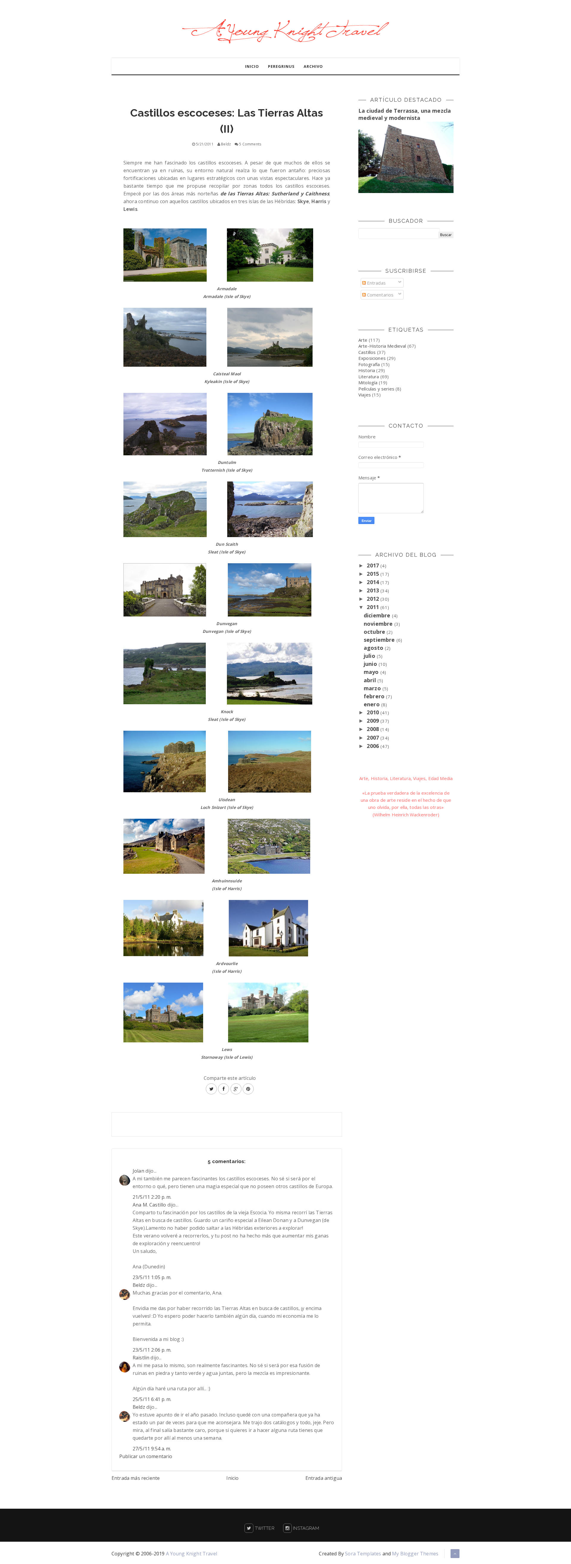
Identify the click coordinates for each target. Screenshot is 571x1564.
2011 (373, 607)
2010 (373, 712)
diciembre (378, 615)
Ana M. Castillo (149, 1204)
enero (372, 704)
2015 (373, 573)
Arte (363, 340)
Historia (366, 370)
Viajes (364, 395)
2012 (373, 598)
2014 (373, 582)
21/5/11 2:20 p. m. (152, 1197)
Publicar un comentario (145, 1456)
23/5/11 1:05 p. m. (152, 1277)
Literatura (368, 376)
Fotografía (369, 364)
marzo (373, 688)
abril (370, 680)
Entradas (376, 283)
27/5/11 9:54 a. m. (152, 1448)
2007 (373, 737)
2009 (373, 720)
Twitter (263, 1528)
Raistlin (141, 1357)
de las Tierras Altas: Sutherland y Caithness (274, 193)
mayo (372, 671)
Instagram (305, 1528)
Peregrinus (281, 66)
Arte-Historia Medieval (382, 346)
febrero (375, 696)
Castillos (367, 352)
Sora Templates (363, 1553)
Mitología (367, 382)
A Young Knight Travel (191, 1553)
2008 (373, 728)
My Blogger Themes (415, 1553)
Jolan (138, 1171)
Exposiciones (372, 358)
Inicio (252, 66)
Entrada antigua (323, 1478)
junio (371, 663)
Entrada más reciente (136, 1478)
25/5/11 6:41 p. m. (152, 1399)
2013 (373, 590)
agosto (374, 647)
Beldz (139, 1285)
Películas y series (376, 389)
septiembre (380, 639)
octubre (375, 631)
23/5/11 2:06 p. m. (152, 1350)
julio (370, 655)
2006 (373, 745)
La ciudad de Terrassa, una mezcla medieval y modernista (404, 114)
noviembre (379, 623)
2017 (373, 565)
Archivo (313, 66)
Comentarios (380, 295)
